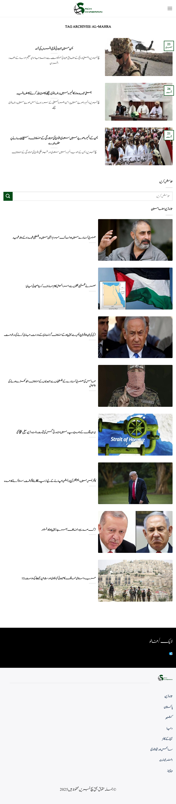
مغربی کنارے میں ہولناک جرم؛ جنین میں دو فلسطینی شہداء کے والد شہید (54, 238)
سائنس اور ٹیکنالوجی (161, 749)
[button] (170, 8)
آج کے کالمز (167, 739)
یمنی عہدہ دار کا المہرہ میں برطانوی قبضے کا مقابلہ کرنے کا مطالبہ (54, 93)
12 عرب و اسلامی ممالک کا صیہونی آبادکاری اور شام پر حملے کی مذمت (59, 578)
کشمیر (169, 717)
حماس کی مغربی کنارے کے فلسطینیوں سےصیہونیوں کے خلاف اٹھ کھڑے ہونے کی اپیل (52, 383)
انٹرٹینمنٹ (166, 760)
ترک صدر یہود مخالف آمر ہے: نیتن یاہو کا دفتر (68, 530)
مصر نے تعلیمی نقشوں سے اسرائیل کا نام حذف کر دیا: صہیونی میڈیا (61, 286)
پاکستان (168, 707)
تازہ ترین (169, 696)
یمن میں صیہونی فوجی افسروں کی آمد (54, 48)
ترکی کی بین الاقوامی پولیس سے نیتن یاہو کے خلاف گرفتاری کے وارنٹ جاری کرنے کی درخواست (50, 335)
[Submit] (8, 196)
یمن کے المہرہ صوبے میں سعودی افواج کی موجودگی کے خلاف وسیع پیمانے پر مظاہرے (54, 141)
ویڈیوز (170, 770)
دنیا (170, 728)
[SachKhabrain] (88, 8)
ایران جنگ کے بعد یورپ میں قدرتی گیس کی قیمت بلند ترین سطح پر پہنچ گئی (56, 432)
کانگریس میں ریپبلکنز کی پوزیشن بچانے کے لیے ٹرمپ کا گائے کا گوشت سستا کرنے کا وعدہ (50, 481)
